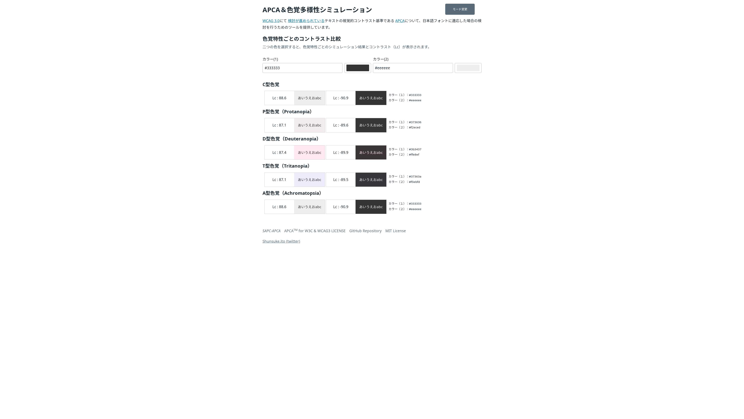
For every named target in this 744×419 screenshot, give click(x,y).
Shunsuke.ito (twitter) (281, 241)
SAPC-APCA (272, 230)
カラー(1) (270, 59)
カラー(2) (380, 59)
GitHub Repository (365, 230)
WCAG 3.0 (271, 20)
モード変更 (460, 9)
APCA (400, 20)
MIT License (395, 230)
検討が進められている (306, 20)
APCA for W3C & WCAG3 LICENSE (315, 230)
